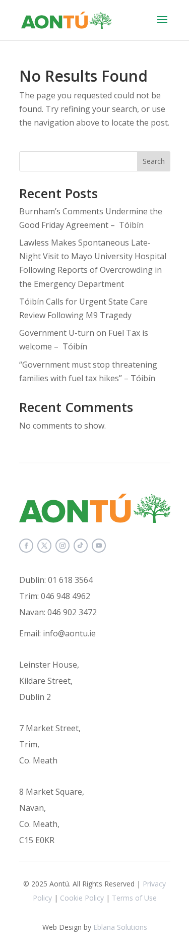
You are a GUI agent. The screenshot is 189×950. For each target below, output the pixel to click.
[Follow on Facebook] (26, 546)
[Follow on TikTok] (81, 546)
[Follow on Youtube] (99, 546)
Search (154, 161)
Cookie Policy (82, 898)
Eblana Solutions (120, 927)
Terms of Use (134, 898)
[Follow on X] (44, 546)
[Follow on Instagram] (62, 546)
